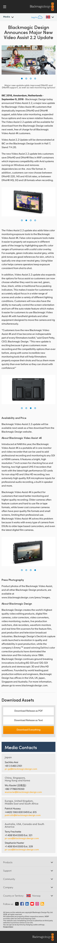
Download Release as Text (28, 720)
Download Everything (28, 729)
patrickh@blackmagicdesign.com (23, 815)
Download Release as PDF (28, 710)
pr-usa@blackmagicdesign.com (22, 838)
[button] (22, 78)
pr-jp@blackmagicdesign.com (21, 769)
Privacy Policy (8, 927)
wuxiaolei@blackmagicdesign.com (23, 792)
